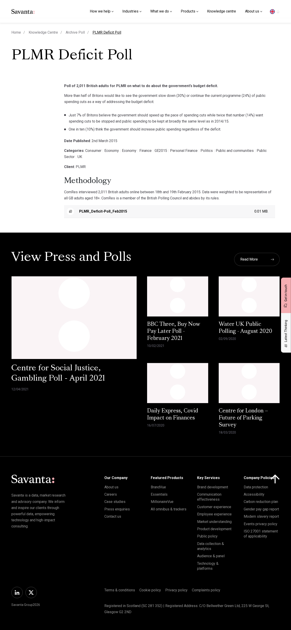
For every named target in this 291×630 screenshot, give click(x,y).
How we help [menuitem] (100, 11)
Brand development (212, 487)
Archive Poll (75, 32)
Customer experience (214, 507)
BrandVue (158, 487)
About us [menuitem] (252, 11)
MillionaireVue (162, 501)
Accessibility (254, 494)
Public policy (207, 536)
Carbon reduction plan (261, 501)
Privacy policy (176, 590)
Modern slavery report (261, 516)
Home (16, 32)
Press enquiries (117, 509)
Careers (110, 494)
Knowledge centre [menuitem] (221, 11)
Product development (214, 529)
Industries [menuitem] (130, 11)
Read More (249, 259)
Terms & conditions (119, 590)
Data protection (256, 487)
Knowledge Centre (43, 32)
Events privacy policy (260, 524)
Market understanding (214, 522)
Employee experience (214, 514)
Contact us (112, 516)
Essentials (159, 494)
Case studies (114, 501)
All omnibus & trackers (168, 509)
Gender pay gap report (261, 509)
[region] (275, 11)
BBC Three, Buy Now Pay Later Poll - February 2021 (173, 331)
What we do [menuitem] (159, 11)
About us (111, 487)
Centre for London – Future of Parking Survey (243, 418)
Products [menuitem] (188, 11)
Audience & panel (211, 556)
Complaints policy (206, 590)
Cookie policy (150, 590)
